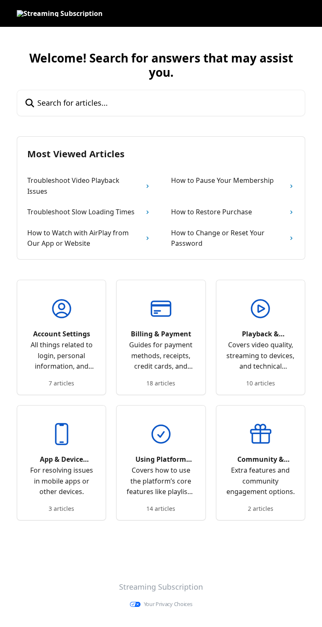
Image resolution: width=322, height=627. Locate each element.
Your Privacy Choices (168, 604)
